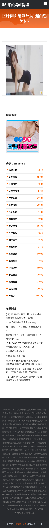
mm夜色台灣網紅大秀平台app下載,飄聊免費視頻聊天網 (24, 492)
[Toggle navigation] (45, 3)
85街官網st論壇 (19, 524)
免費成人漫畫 (36, 494)
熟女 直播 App (40, 439)
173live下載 (38, 509)
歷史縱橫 (26, 226)
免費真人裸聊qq (23, 446)
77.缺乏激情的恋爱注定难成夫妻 (21, 322)
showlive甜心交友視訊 (12, 483)
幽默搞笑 (26, 219)
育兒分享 (26, 268)
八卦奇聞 (26, 212)
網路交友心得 (30, 432)
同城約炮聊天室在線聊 (12, 443)
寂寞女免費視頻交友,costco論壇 (29, 410)
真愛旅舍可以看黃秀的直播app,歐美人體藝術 (23, 435)
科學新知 (26, 233)
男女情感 (26, 205)
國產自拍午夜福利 (10, 454)
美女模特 (26, 177)
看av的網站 (41, 505)
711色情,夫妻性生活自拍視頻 (17, 428)
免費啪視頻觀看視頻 (15, 356)
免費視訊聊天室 (15, 450)
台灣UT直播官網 (25, 454)
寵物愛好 (26, 261)
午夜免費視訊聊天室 (26, 465)
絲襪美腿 (26, 170)
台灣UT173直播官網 (19, 457)
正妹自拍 (26, 184)
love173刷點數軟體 (24, 509)
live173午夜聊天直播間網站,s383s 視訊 (24, 489)
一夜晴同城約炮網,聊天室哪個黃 (20, 417)
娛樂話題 (26, 254)
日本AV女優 (26, 191)
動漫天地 (26, 240)
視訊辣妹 (20, 469)
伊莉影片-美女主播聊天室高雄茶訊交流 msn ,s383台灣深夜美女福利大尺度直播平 (24, 461)
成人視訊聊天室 (16, 498)
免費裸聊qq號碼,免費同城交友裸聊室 (30, 480)
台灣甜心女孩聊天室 (18, 502)
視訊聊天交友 (8, 410)
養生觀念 (26, 274)
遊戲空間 (26, 247)
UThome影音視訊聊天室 (24, 513)
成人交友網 (10, 509)
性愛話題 (26, 198)
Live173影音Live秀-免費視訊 (34, 450)
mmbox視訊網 (30, 498)
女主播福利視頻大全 (15, 351)
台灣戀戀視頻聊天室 (14, 505)
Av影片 (26, 295)
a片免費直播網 (25, 421)
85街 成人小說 (18, 432)
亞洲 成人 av (24, 476)
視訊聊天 (26, 288)
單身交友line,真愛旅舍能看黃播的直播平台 (24, 437)
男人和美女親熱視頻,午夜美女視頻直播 (30, 472)
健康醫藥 (26, 281)
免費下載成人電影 (10, 476)
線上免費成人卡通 (30, 483)
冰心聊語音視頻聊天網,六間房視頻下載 (21, 487)
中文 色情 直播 (29, 505)
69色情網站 (33, 457)
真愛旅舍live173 (29, 443)
